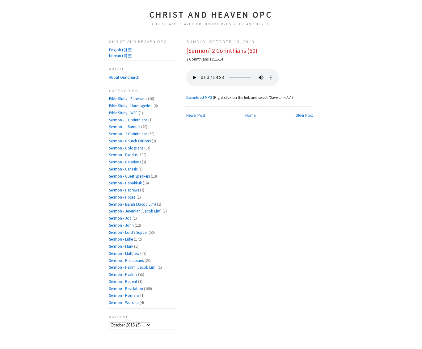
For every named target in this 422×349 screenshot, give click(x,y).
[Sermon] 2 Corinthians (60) (221, 50)
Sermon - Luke (121, 239)
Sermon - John (122, 225)
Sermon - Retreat (123, 281)
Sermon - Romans (124, 295)
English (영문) (121, 50)
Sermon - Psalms (123, 274)
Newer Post (195, 115)
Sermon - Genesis (123, 169)
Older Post (304, 115)
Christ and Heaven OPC (211, 14)
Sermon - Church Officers (130, 141)
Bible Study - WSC (124, 113)
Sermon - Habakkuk (126, 183)
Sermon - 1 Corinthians (128, 120)
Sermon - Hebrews (124, 190)
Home (250, 115)
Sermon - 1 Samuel (125, 126)
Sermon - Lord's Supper (129, 232)
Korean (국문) (121, 55)
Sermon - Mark (121, 246)
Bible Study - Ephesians (128, 98)
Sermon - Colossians (126, 148)
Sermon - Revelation (126, 288)
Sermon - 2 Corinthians (128, 134)
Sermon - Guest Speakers (130, 176)
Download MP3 (199, 97)
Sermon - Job (121, 218)
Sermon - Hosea (123, 197)
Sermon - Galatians (125, 162)
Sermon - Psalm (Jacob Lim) (133, 267)
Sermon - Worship (124, 302)
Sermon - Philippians (127, 260)
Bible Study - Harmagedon (131, 105)
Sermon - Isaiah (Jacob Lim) (133, 204)
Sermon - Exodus (123, 155)
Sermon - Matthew (124, 253)
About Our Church (124, 77)
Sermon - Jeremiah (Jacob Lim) (135, 211)
